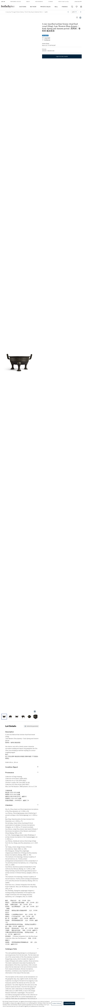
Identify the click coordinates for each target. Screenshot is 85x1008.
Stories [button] (50, 1)
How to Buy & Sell (63, 1)
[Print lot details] (80, 17)
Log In (3, 1)
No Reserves (47, 40)
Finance (65, 6)
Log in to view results (62, 56)
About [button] (28, 1)
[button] (19, 361)
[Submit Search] (72, 6)
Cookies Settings (56, 1003)
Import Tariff (47, 38)
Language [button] (77, 1)
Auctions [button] (22, 6)
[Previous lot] (68, 12)
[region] (42, 1003)
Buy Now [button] (33, 6)
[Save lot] (77, 17)
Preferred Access (15, 1)
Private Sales (45, 6)
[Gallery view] (34, 711)
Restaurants (39, 1)
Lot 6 (46, 12)
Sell (56, 6)
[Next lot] (80, 12)
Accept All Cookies (69, 1003)
